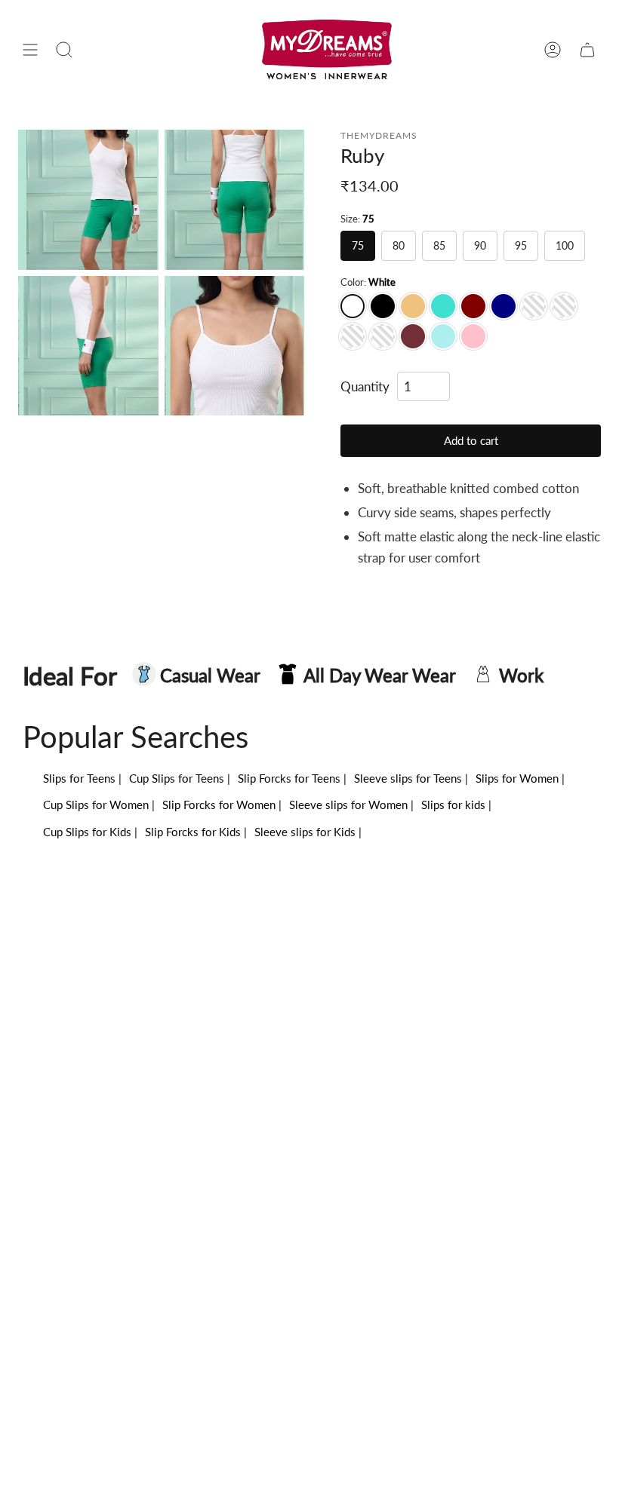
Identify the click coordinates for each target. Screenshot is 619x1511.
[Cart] (587, 49)
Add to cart (471, 440)
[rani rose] (352, 336)
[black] (383, 306)
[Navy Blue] (503, 306)
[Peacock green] (564, 306)
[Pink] (473, 336)
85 (439, 245)
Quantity (365, 386)
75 (358, 245)
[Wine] (413, 336)
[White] (352, 306)
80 (399, 245)
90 (480, 245)
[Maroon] (473, 306)
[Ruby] (88, 200)
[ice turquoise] (443, 336)
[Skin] (413, 306)
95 (521, 245)
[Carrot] (383, 336)
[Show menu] (30, 49)
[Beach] (534, 306)
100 (565, 245)
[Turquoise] (443, 306)
